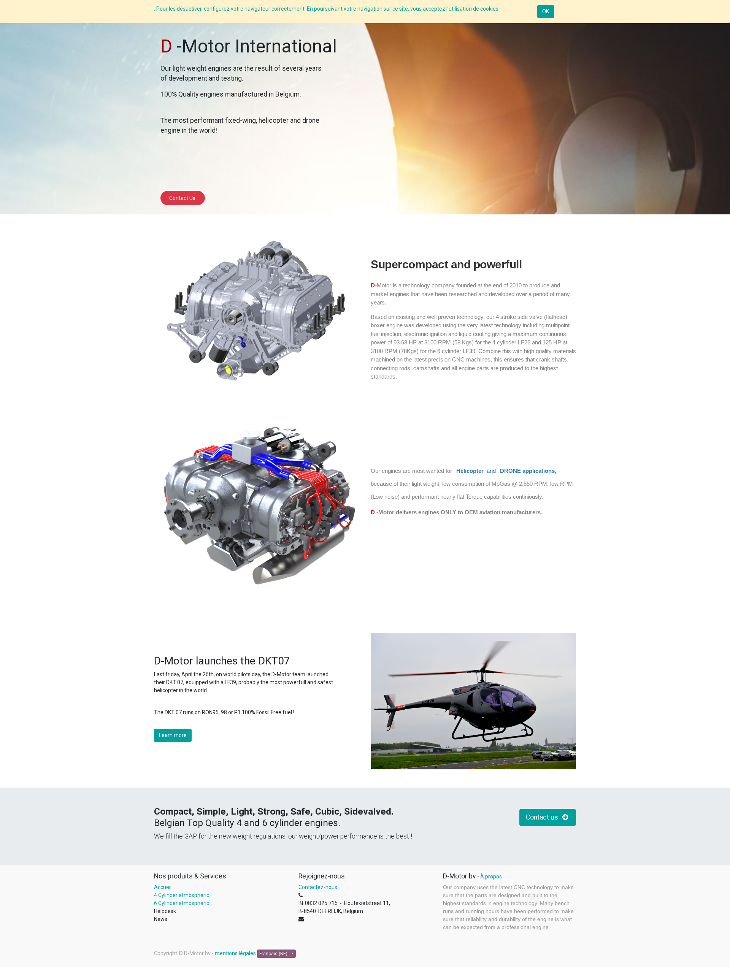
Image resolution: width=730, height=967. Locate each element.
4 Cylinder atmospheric (181, 895)
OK (545, 11)
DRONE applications (527, 471)
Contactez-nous (317, 887)
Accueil (162, 887)
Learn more (173, 735)
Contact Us (183, 198)
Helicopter (470, 471)
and (492, 471)
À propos (491, 876)
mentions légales (235, 953)
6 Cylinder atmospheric (182, 903)
